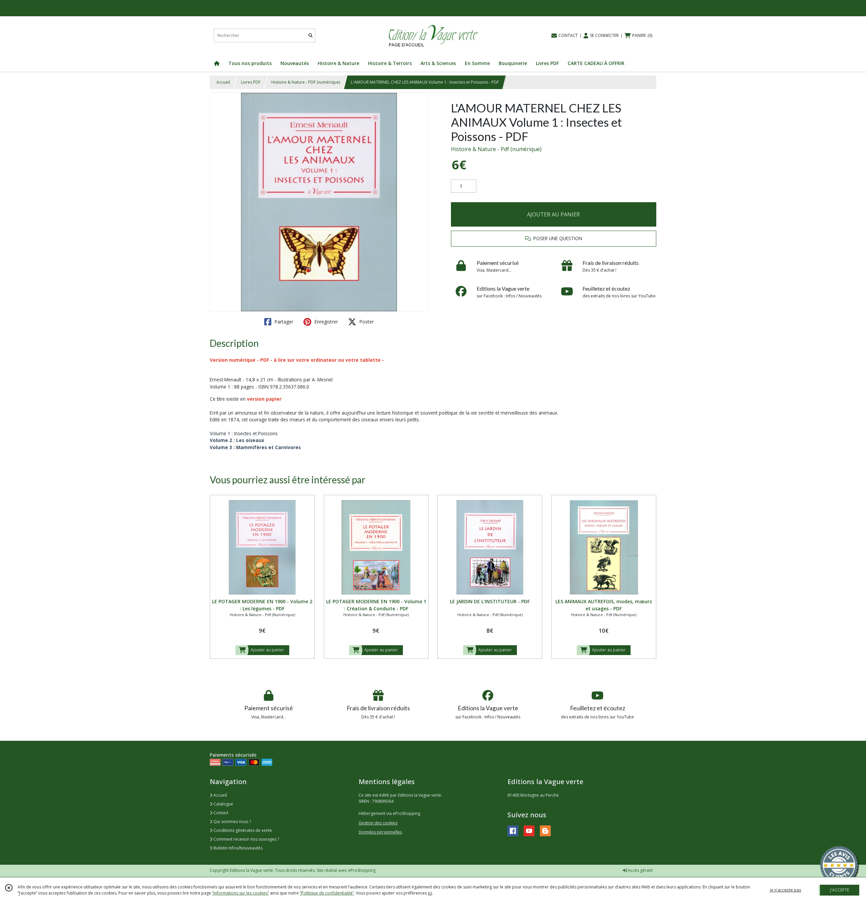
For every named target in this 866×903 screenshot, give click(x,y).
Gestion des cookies (378, 823)
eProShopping (361, 870)
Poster (366, 321)
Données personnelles (380, 832)
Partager (283, 321)
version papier (264, 399)
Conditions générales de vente (242, 830)
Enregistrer (325, 321)
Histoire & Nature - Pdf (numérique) (496, 149)
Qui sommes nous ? (231, 821)
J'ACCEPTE (839, 890)
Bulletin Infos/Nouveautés (237, 848)
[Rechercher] (310, 35)
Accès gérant (640, 870)
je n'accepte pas (785, 890)
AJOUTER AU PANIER (553, 214)
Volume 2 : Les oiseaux (238, 440)
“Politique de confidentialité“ (327, 893)
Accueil (223, 82)
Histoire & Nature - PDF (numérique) (305, 82)
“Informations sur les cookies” (240, 893)
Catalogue (222, 804)
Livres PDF (250, 82)
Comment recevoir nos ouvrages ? (245, 839)
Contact (220, 813)
